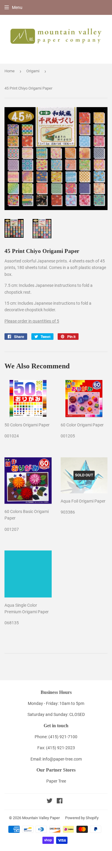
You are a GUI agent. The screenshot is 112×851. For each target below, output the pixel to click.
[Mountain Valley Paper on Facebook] (59, 801)
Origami (32, 71)
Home (9, 71)
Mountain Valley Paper (41, 818)
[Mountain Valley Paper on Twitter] (50, 801)
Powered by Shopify (82, 818)
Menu (17, 7)
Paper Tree (56, 781)
